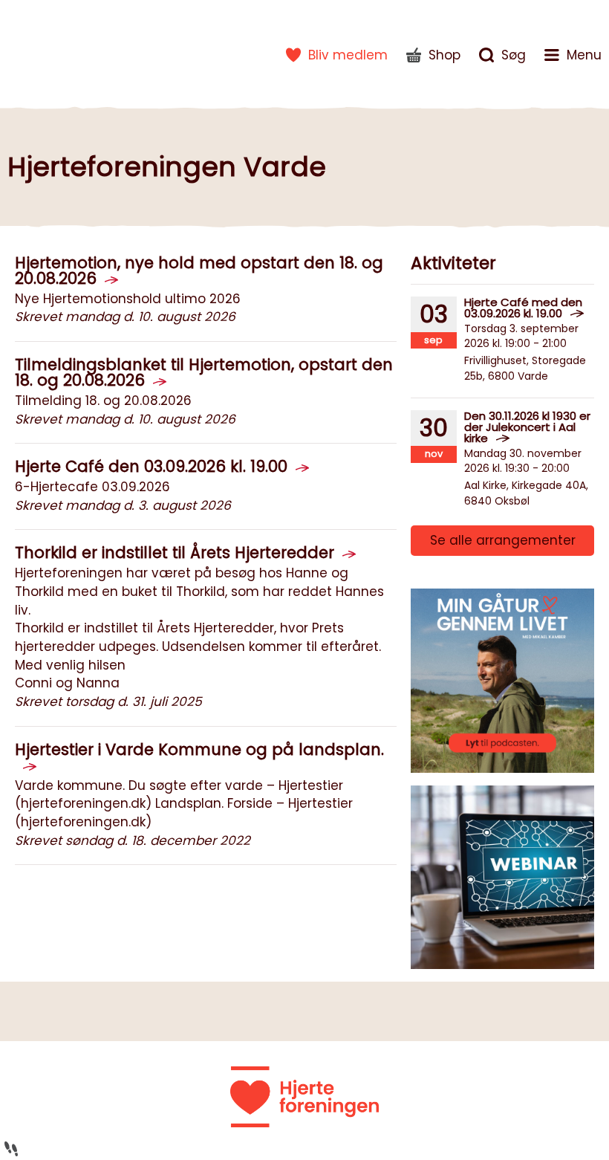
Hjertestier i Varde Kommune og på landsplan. (199, 749)
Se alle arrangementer (503, 540)
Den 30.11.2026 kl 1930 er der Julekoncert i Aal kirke (527, 427)
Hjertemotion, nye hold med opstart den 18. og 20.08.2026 (199, 270)
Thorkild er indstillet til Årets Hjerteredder (174, 552)
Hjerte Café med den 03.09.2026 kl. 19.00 (523, 307)
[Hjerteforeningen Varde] (55, 52)
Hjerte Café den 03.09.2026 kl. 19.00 (151, 466)
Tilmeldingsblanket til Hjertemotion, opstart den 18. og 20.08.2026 (204, 372)
